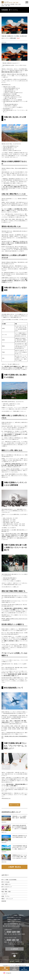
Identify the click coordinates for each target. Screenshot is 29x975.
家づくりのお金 (5, 882)
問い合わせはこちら (6, 84)
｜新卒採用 (11, 961)
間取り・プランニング (7, 898)
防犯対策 (4, 901)
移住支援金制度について (8, 108)
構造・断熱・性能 (6, 891)
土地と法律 (4, 889)
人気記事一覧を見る (14, 867)
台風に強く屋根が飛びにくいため (11, 89)
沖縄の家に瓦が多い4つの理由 (9, 86)
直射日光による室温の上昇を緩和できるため (13, 92)
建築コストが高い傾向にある (10, 98)
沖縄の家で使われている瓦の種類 (10, 94)
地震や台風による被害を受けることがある (13, 97)
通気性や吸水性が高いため (10, 91)
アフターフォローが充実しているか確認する (13, 107)
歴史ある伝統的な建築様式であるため (12, 88)
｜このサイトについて (8, 959)
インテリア (4, 894)
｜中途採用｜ (17, 961)
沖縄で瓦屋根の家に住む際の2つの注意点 (11, 95)
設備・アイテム (5, 896)
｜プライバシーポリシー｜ (19, 959)
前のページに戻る (14, 805)
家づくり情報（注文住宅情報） (9, 879)
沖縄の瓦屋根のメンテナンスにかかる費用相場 (12, 100)
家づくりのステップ (7, 886)
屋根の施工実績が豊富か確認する (11, 104)
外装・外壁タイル (6, 884)
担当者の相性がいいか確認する (11, 105)
